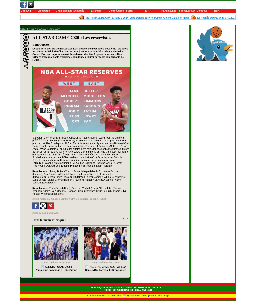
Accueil (24, 29)
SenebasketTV (187, 10)
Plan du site (114, 295)
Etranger (96, 10)
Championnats (64, 10)
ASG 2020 (54, 29)
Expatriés (78, 10)
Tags (166, 295)
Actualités (44, 10)
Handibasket (168, 10)
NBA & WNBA (38, 29)
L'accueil (26, 10)
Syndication (133, 295)
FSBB (129, 10)
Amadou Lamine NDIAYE (64, 199)
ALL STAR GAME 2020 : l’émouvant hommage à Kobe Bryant (56, 268)
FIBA (146, 10)
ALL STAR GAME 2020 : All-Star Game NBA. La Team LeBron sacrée (105, 268)
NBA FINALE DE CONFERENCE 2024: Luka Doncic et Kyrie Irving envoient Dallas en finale (130, 17)
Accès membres (96, 295)
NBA (217, 10)
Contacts (202, 10)
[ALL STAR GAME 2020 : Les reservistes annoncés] (81, 67)
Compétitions (116, 10)
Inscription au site (152, 295)
